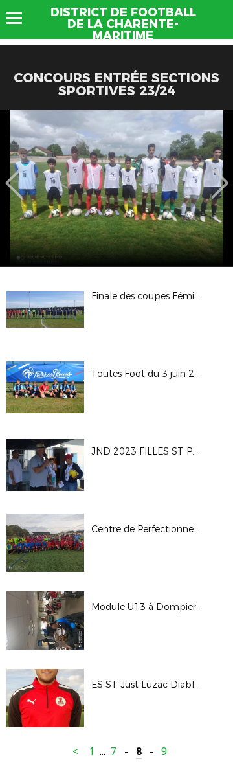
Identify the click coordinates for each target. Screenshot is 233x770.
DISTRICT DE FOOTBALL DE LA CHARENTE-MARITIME (123, 24)
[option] (116, 188)
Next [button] (219, 173)
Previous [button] (14, 173)
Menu (20, 18)
